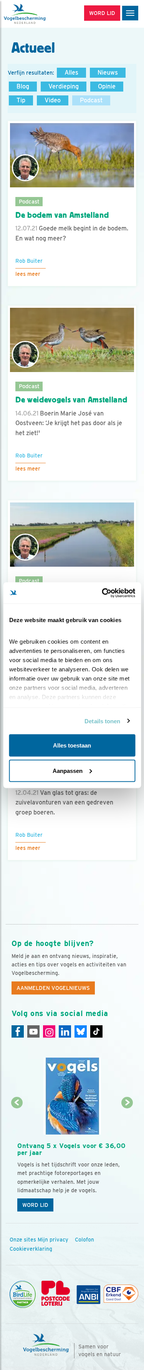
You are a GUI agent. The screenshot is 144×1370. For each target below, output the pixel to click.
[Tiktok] (96, 1031)
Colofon (84, 1240)
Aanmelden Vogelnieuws (53, 988)
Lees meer (27, 274)
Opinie (107, 86)
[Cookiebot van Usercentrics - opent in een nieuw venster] (102, 593)
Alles (71, 72)
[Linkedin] (65, 1031)
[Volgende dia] (127, 1159)
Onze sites (23, 1240)
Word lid (35, 1205)
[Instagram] (49, 1031)
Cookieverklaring (31, 1249)
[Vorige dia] (17, 1159)
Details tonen (102, 721)
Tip (21, 100)
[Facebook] (18, 1031)
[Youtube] (33, 1031)
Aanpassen (68, 770)
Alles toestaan (72, 745)
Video (53, 100)
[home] (38, 14)
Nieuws (108, 72)
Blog (23, 86)
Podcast (91, 100)
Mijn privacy (53, 1240)
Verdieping (63, 86)
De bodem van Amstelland (62, 215)
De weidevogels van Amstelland (71, 399)
